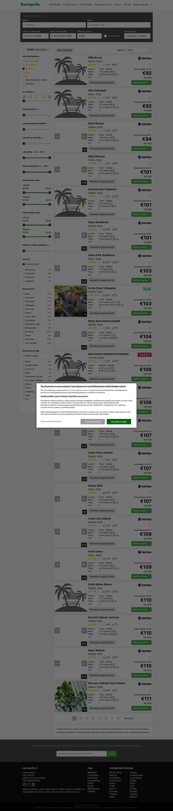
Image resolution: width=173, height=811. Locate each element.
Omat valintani (93, 421)
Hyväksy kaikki (119, 421)
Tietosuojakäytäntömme (51, 421)
